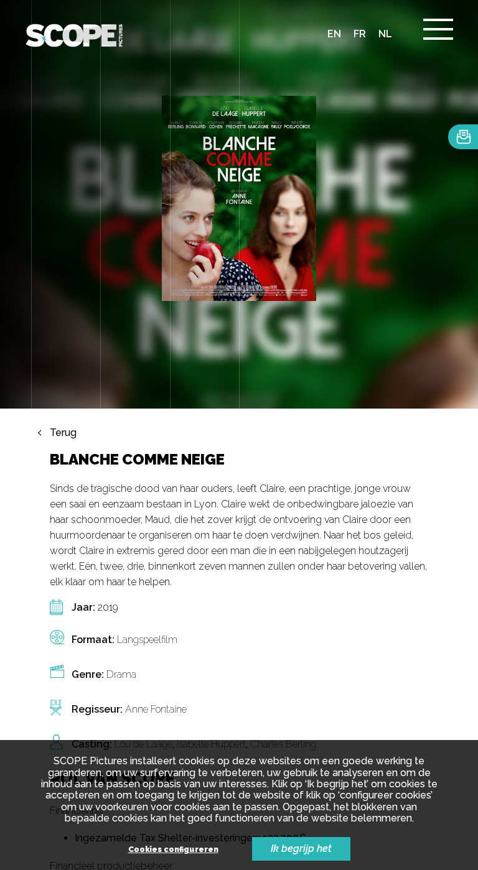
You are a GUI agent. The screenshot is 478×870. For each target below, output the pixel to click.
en (334, 34)
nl (385, 34)
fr (360, 34)
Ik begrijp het (301, 848)
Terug (63, 432)
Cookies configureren (173, 850)
